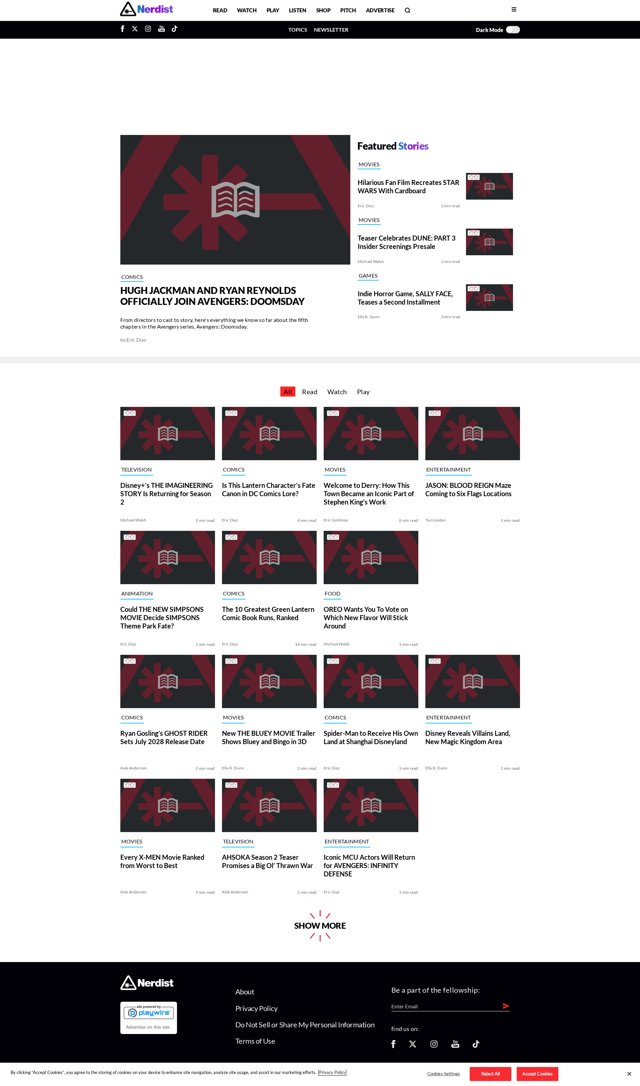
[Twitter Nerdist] (134, 29)
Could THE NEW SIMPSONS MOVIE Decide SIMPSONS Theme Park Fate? (162, 617)
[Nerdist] (146, 10)
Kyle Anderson (133, 767)
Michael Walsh (371, 261)
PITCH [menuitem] (348, 10)
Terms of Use (255, 1040)
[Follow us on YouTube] (455, 1046)
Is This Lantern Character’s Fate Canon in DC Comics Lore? (268, 489)
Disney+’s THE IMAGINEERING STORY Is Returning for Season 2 (166, 493)
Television (136, 470)
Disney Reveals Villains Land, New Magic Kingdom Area (467, 737)
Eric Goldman (336, 520)
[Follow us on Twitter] (413, 1046)
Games (368, 275)
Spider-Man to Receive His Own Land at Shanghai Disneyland (371, 737)
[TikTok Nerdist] (174, 29)
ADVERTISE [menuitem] (380, 10)
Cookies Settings (443, 1073)
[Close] (629, 1074)
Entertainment (448, 470)
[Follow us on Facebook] (393, 1046)
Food (333, 593)
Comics (132, 277)
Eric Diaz (136, 340)
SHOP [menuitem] (323, 10)
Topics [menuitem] (297, 29)
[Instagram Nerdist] (148, 29)
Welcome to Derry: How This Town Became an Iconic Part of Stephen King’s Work (369, 493)
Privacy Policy (256, 1008)
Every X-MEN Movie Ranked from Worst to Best (162, 861)
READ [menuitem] (220, 10)
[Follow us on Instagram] (434, 1046)
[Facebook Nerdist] (124, 29)
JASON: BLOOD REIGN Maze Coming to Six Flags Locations (468, 489)
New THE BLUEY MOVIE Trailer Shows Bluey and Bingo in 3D (268, 737)
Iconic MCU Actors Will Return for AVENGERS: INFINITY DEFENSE (369, 865)
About (244, 991)
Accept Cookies (537, 1073)
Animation (137, 593)
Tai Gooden (435, 520)
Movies (369, 164)
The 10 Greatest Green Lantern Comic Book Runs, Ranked (268, 613)
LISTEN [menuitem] (297, 10)
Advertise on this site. (148, 1027)
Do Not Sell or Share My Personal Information (305, 1024)
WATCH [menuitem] (246, 10)
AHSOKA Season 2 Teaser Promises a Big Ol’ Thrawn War (267, 861)
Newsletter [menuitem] (331, 29)
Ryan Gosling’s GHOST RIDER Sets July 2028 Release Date (164, 737)
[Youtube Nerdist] (161, 29)
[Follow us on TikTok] (476, 1046)
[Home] (146, 988)
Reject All (490, 1073)
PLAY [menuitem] (273, 10)
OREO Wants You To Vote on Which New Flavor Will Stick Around (366, 617)
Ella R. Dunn (369, 316)
